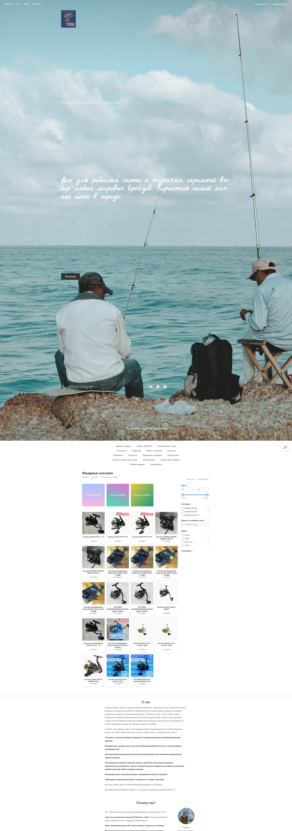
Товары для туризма (170, 460)
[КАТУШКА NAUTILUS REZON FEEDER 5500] (142, 666)
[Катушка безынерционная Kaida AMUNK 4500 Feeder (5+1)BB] (166, 557)
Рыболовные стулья (167, 446)
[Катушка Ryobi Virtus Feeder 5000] (166, 629)
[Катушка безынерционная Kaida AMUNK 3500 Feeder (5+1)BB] (93, 593)
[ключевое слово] (183, 524)
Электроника (149, 460)
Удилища (136, 450)
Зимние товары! (123, 446)
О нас (18, 4)
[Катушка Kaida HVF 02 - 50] (93, 523)
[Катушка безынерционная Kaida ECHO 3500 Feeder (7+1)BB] (118, 557)
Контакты (37, 4)
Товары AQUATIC (144, 446)
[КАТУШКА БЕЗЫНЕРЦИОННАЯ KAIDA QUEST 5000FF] (118, 593)
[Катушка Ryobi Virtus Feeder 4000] (142, 629)
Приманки (118, 455)
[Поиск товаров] (285, 447)
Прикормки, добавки (152, 455)
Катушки (171, 450)
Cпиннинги (122, 450)
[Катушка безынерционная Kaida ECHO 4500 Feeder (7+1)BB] (142, 557)
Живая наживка (137, 464)
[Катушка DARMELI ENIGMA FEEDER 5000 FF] (93, 557)
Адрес (26, 4)
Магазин (8, 4)
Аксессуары (173, 455)
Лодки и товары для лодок (124, 460)
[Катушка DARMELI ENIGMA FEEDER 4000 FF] (166, 523)
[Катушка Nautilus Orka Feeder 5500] (118, 666)
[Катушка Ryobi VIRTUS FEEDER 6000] (93, 666)
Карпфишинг (156, 464)
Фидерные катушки (110, 477)
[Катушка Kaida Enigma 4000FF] (166, 593)
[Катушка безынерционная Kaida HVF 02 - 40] (93, 629)
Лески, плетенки (154, 450)
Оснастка (132, 455)
